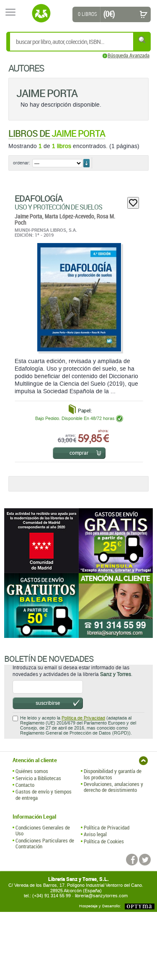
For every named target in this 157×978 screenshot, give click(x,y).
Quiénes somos (31, 771)
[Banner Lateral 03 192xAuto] (116, 605)
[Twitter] (145, 859)
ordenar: (21, 163)
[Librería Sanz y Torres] (41, 13)
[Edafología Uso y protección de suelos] (79, 297)
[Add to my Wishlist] (133, 203)
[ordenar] (86, 163)
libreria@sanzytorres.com (101, 896)
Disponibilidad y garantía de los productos (113, 774)
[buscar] (142, 39)
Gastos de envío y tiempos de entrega (43, 795)
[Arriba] (143, 760)
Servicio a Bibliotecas (38, 778)
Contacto (24, 785)
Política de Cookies (104, 841)
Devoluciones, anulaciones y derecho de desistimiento (113, 787)
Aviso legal (95, 834)
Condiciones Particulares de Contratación (44, 843)
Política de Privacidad (83, 718)
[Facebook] (132, 859)
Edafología (39, 198)
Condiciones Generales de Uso (42, 830)
